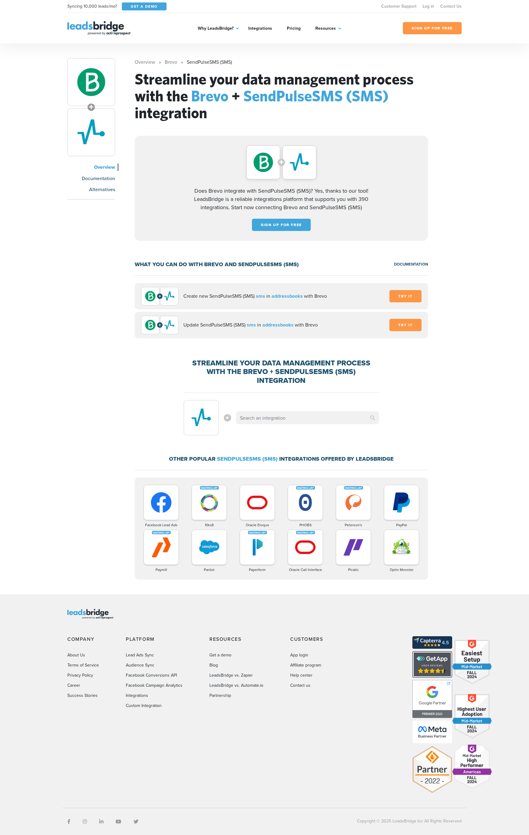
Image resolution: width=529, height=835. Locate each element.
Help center (301, 675)
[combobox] (307, 417)
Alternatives (102, 189)
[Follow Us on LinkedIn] (101, 821)
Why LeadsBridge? (216, 28)
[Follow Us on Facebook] (68, 821)
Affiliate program (305, 665)
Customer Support (398, 6)
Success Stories (82, 695)
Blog (213, 665)
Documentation (98, 178)
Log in (428, 6)
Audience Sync (140, 665)
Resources (325, 28)
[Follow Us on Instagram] (85, 821)
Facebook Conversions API (151, 675)
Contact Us (451, 6)
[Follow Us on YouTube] (118, 821)
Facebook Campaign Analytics (154, 685)
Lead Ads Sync (140, 655)
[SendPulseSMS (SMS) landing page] (91, 132)
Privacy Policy (80, 675)
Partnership (220, 695)
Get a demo (220, 655)
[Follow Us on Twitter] (135, 821)
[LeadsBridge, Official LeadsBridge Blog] (98, 27)
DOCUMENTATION (411, 264)
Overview (104, 167)
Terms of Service (83, 665)
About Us (76, 655)
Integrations (260, 28)
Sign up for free (281, 225)
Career (73, 685)
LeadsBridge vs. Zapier (231, 675)
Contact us (300, 685)
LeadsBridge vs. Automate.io (236, 685)
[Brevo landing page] (91, 82)
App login (299, 655)
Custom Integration (144, 705)
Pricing (294, 28)
